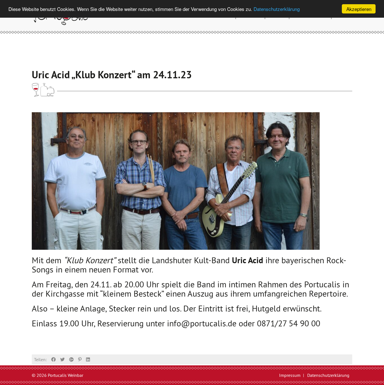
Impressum (290, 375)
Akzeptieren (358, 8)
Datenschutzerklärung (277, 9)
